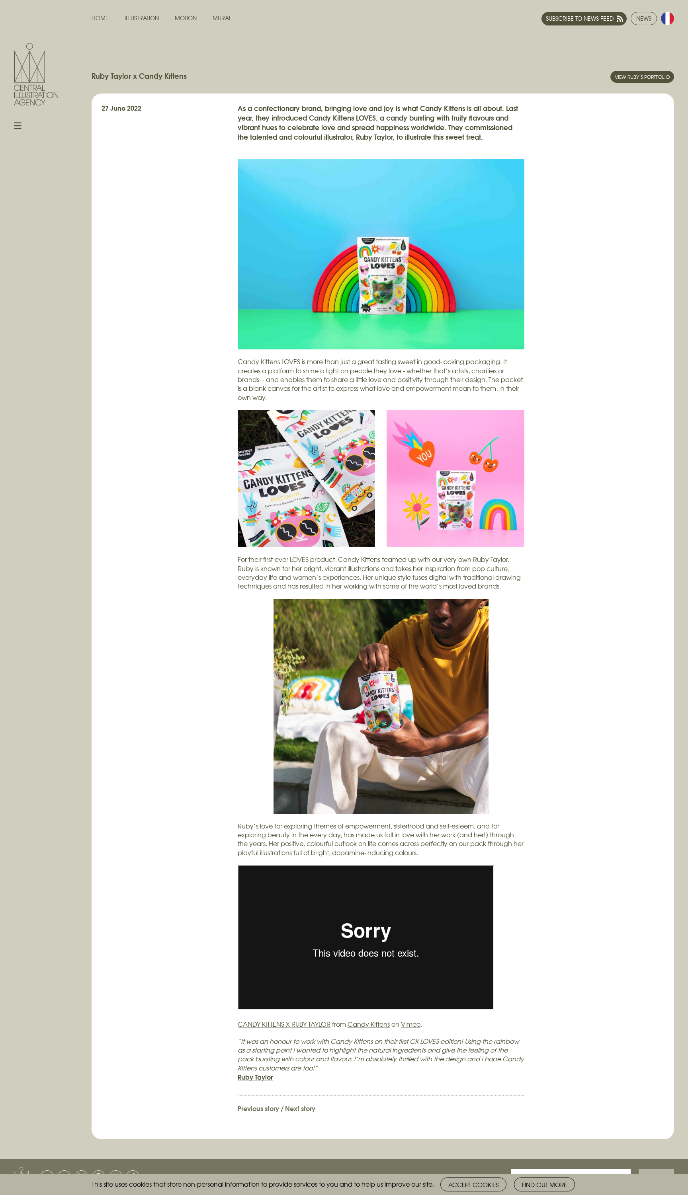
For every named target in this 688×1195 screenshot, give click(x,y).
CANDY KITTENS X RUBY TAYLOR (284, 1024)
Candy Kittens (369, 1024)
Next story (300, 1108)
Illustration (142, 18)
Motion (186, 18)
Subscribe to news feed (580, 18)
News (643, 18)
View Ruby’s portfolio (642, 76)
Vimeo (410, 1024)
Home (100, 18)
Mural (222, 18)
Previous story (258, 1108)
